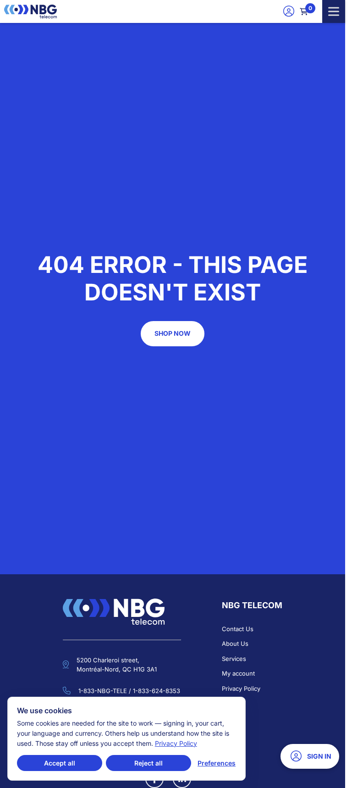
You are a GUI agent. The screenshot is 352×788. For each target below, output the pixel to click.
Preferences (217, 763)
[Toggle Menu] (333, 11)
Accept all (59, 763)
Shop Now (172, 333)
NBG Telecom (252, 605)
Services (234, 658)
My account (238, 673)
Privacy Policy (241, 688)
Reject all (148, 763)
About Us (235, 643)
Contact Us (237, 629)
